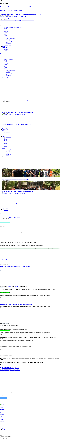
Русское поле (17, 286)
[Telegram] (0, 54)
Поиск (1, 435)
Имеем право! (9, 286)
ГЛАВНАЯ (3, 428)
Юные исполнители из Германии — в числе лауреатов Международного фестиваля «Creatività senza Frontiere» (21, 21)
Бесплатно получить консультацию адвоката (10, 369)
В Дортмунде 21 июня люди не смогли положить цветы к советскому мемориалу (17, 87)
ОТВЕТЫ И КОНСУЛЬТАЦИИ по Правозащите (13, 217)
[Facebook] (0, 53)
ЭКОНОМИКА (4, 430)
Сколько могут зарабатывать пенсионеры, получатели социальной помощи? (15, 266)
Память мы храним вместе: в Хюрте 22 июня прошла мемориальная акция (16, 124)
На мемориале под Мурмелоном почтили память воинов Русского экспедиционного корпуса (18, 18)
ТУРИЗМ (3, 431)
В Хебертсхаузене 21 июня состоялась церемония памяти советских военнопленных (18, 112)
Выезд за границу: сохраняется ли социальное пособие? (11, 10)
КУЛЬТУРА (4, 429)
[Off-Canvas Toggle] (0, 213)
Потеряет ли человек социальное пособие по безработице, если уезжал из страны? (16, 304)
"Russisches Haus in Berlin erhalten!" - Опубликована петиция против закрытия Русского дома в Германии (20, 14)
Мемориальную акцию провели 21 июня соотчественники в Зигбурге (15, 100)
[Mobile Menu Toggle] (0, 25)
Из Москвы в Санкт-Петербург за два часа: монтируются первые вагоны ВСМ (15, 6)
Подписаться (4, 398)
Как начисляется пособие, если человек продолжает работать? (12, 356)
